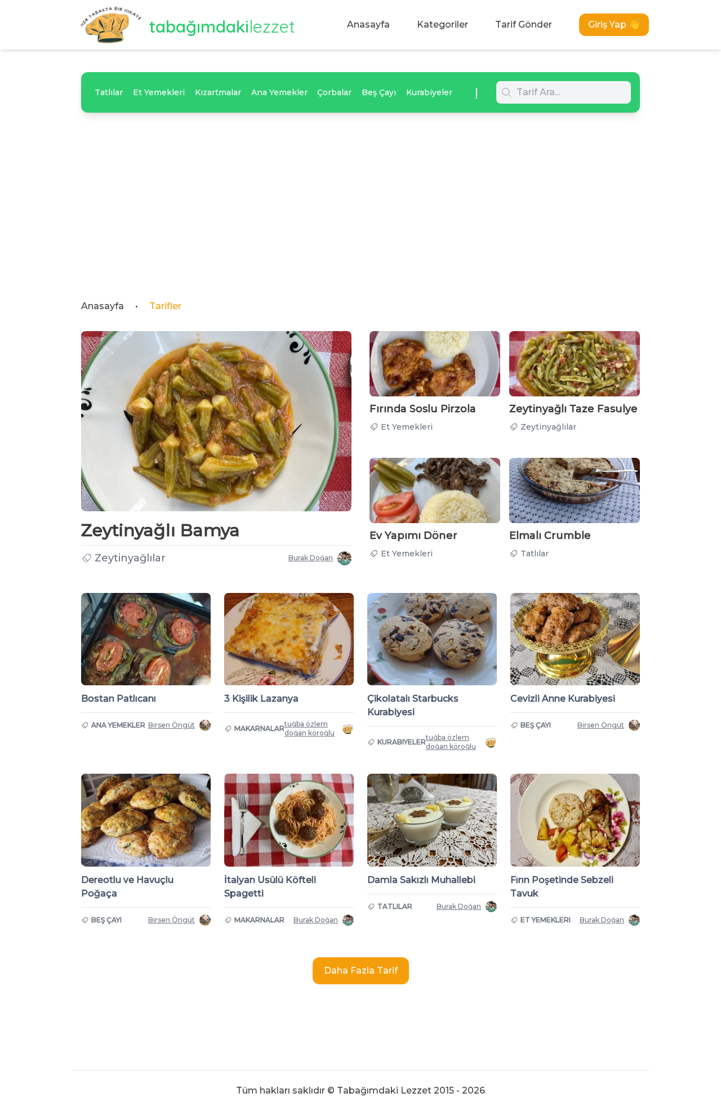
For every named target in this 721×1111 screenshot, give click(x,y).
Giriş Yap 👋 (614, 24)
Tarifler (165, 306)
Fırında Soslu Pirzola (423, 409)
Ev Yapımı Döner (413, 535)
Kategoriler (442, 24)
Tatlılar (109, 92)
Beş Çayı (379, 92)
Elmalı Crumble (550, 535)
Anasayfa (368, 24)
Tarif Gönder (523, 24)
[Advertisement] (360, 197)
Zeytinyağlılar (130, 558)
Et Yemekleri (159, 92)
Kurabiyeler (429, 92)
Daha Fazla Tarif (361, 970)
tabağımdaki (222, 26)
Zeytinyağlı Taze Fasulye (573, 409)
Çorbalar (334, 92)
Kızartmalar (218, 92)
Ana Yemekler (279, 92)
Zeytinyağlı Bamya (160, 530)
